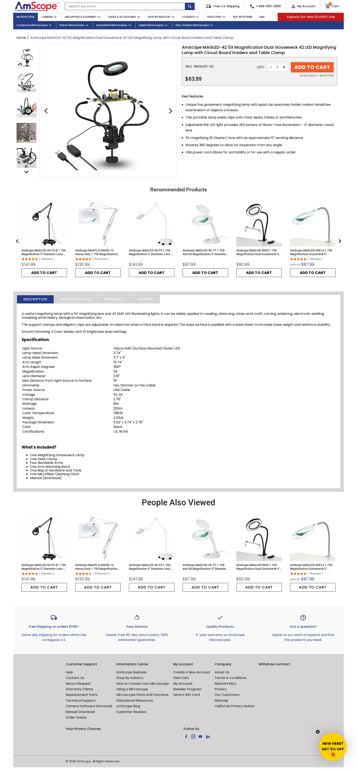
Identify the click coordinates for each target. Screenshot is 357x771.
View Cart (181, 677)
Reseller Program (187, 689)
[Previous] (46, 111)
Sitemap (221, 700)
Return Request (78, 683)
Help (69, 672)
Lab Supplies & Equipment (81, 17)
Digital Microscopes (151, 25)
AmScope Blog (128, 706)
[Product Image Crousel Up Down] (26, 172)
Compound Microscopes (32, 25)
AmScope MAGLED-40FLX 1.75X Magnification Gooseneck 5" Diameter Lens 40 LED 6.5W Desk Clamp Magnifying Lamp (311, 252)
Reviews (145, 299)
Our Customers (227, 694)
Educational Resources (134, 700)
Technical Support (81, 700)
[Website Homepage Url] (36, 6)
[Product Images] (26, 57)
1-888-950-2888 (268, 6)
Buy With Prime (242, 17)
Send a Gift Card (186, 694)
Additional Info (76, 299)
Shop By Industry (159, 17)
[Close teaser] (318, 732)
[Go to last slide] (17, 241)
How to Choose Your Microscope (142, 683)
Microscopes (26, 17)
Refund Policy (225, 683)
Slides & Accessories (122, 17)
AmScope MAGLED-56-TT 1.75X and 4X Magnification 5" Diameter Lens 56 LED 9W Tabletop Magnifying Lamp (205, 252)
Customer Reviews (131, 711)
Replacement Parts (82, 694)
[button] (333, 747)
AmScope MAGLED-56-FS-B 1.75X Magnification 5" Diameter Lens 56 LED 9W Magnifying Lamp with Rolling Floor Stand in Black (44, 252)
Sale (262, 17)
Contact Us (75, 677)
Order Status (76, 717)
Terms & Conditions (230, 677)
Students (188, 17)
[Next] (170, 111)
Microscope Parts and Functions (142, 694)
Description (35, 299)
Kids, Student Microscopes (192, 25)
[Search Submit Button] (190, 6)
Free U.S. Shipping (226, 6)
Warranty (115, 299)
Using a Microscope (132, 689)
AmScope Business (131, 672)
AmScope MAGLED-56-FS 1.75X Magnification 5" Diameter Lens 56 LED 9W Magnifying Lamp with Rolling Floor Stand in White (151, 252)
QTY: (260, 67)
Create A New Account (191, 672)
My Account (306, 6)
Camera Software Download (89, 706)
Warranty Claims (79, 689)
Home (21, 37)
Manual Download (80, 711)
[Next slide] (340, 241)
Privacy (221, 689)
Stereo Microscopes (72, 25)
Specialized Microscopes (111, 25)
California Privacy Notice (234, 706)
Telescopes (214, 17)
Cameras (47, 17)
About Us (222, 672)
